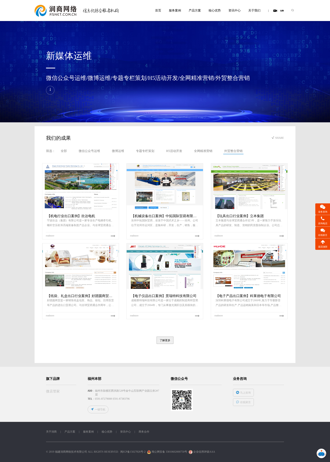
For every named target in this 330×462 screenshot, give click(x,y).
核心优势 (215, 10)
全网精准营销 (203, 151)
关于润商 (51, 431)
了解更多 (165, 340)
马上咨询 (245, 392)
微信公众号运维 (89, 151)
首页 (158, 10)
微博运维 (118, 151)
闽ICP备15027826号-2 (133, 451)
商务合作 (144, 431)
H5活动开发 (174, 151)
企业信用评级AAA (204, 451)
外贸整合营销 (233, 151)
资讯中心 (234, 10)
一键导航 (100, 409)
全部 (64, 151)
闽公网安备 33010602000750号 (169, 451)
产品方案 (195, 10)
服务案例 (175, 10)
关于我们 (254, 10)
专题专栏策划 (145, 151)
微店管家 (53, 391)
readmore (50, 235)
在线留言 (245, 402)
